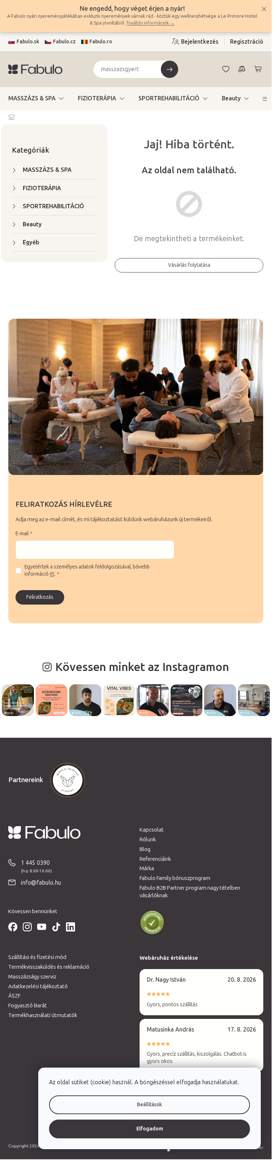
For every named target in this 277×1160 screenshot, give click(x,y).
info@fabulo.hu (41, 882)
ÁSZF (14, 996)
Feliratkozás (39, 597)
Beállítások (149, 1105)
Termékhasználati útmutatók (42, 1015)
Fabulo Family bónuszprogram (175, 878)
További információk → (150, 23)
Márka (147, 868)
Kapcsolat (152, 830)
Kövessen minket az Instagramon (142, 667)
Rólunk (148, 839)
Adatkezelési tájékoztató (38, 986)
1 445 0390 (35, 862)
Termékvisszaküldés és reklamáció (48, 967)
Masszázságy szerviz (32, 976)
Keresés (169, 69)
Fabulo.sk (28, 42)
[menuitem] (36, 98)
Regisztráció (246, 41)
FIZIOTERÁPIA (42, 188)
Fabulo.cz (64, 42)
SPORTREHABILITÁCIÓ (53, 206)
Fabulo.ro (100, 42)
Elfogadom (149, 1129)
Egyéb (31, 242)
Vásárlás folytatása (189, 265)
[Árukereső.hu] (152, 923)
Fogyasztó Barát (27, 1005)
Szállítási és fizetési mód (37, 957)
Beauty (32, 224)
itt (52, 574)
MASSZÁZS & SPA (47, 169)
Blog (145, 849)
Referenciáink (155, 859)
